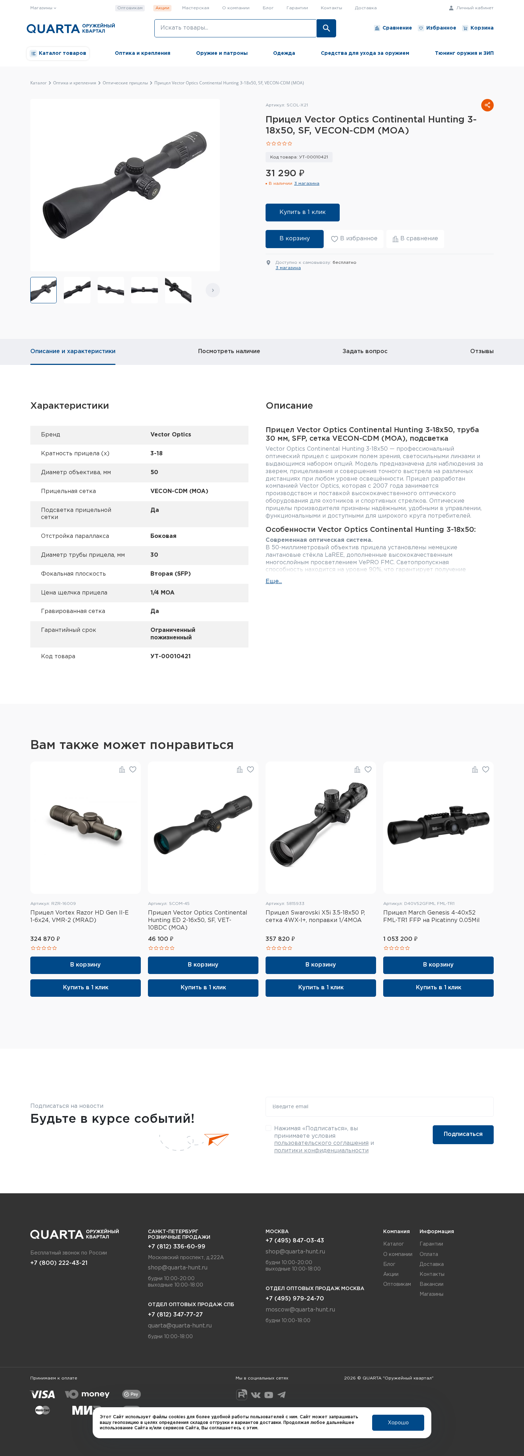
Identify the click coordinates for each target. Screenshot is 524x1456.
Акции (162, 8)
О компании (236, 8)
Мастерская (195, 8)
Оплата (429, 1254)
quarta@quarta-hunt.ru (180, 1326)
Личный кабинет (474, 8)
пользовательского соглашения (321, 1143)
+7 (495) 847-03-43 (295, 1240)
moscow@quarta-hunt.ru (300, 1310)
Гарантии (297, 8)
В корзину (294, 238)
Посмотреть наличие (229, 351)
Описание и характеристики (72, 351)
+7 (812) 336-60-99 (176, 1247)
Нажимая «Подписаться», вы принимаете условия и (324, 1139)
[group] (43, 290)
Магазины (431, 1294)
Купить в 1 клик (302, 212)
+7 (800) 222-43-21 (58, 1263)
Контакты (331, 8)
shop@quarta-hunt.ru (177, 1268)
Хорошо (398, 1423)
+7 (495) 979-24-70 (295, 1299)
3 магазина (306, 183)
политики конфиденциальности (321, 1150)
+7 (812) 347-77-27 (175, 1315)
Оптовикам (130, 8)
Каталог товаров (62, 53)
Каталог (393, 1244)
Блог (268, 8)
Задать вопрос (365, 351)
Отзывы (482, 351)
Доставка (366, 8)
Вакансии (431, 1284)
